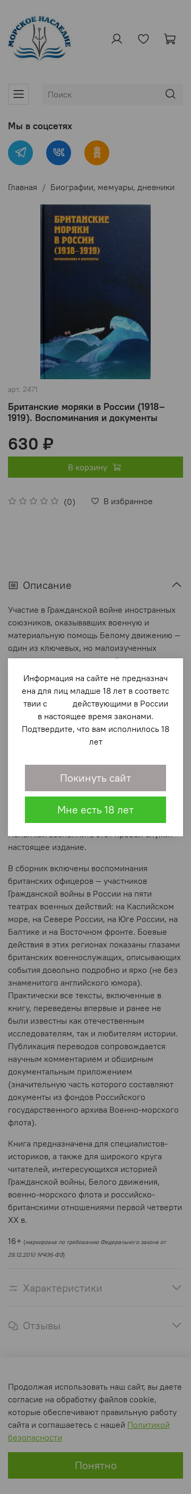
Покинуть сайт (95, 777)
